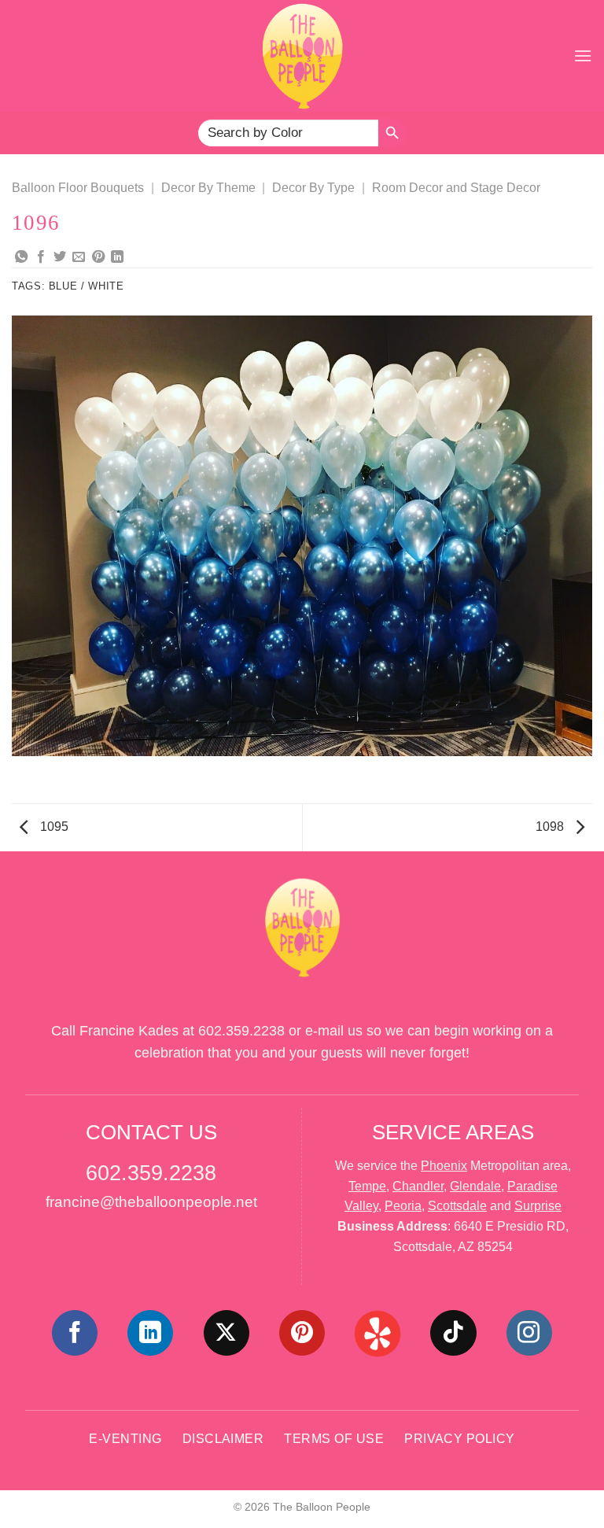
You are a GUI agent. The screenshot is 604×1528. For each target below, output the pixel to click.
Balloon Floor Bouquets (78, 187)
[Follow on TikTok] (453, 1333)
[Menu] (582, 55)
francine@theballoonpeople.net (151, 1202)
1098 (551, 826)
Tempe (367, 1186)
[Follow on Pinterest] (302, 1333)
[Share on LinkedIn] (117, 257)
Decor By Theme (208, 187)
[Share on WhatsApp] (21, 257)
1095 (52, 826)
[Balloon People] (302, 56)
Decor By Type (313, 187)
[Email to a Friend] (78, 257)
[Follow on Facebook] (75, 1333)
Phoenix (444, 1165)
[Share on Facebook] (41, 257)
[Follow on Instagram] (529, 1333)
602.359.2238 (241, 1031)
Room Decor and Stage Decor (456, 187)
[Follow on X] (226, 1333)
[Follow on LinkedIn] (150, 1333)
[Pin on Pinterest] (98, 257)
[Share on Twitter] (59, 257)
